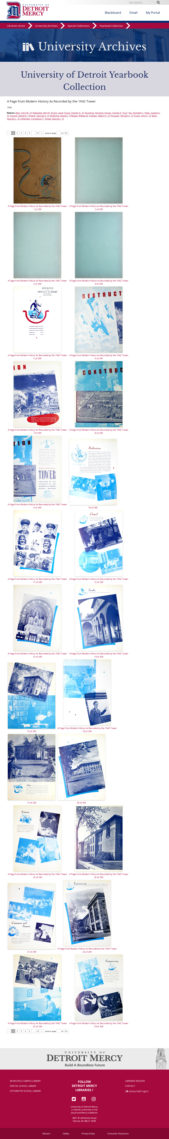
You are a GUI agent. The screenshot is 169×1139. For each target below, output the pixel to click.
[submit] (159, 2)
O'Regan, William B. (78, 115)
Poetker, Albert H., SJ (99, 115)
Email (133, 12)
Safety (66, 1133)
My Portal (153, 12)
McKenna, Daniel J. (59, 115)
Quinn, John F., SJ (142, 115)
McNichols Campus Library (25, 1081)
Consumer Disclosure (118, 1133)
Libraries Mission (135, 1081)
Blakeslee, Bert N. (41, 112)
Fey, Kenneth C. (136, 112)
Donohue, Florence (94, 112)
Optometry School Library (25, 1091)
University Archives (46, 25)
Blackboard (113, 12)
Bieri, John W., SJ (24, 112)
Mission (46, 1133)
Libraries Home (16, 25)
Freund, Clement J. (19, 115)
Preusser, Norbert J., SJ (122, 115)
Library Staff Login (138, 1091)
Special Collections (79, 25)
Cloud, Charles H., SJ (74, 112)
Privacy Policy (88, 1133)
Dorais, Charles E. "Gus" (116, 112)
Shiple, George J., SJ (54, 118)
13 (38, 133)
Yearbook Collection (111, 25)
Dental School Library (23, 1086)
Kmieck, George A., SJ (39, 115)
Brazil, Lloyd (57, 112)
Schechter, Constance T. (32, 118)
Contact (130, 1086)
